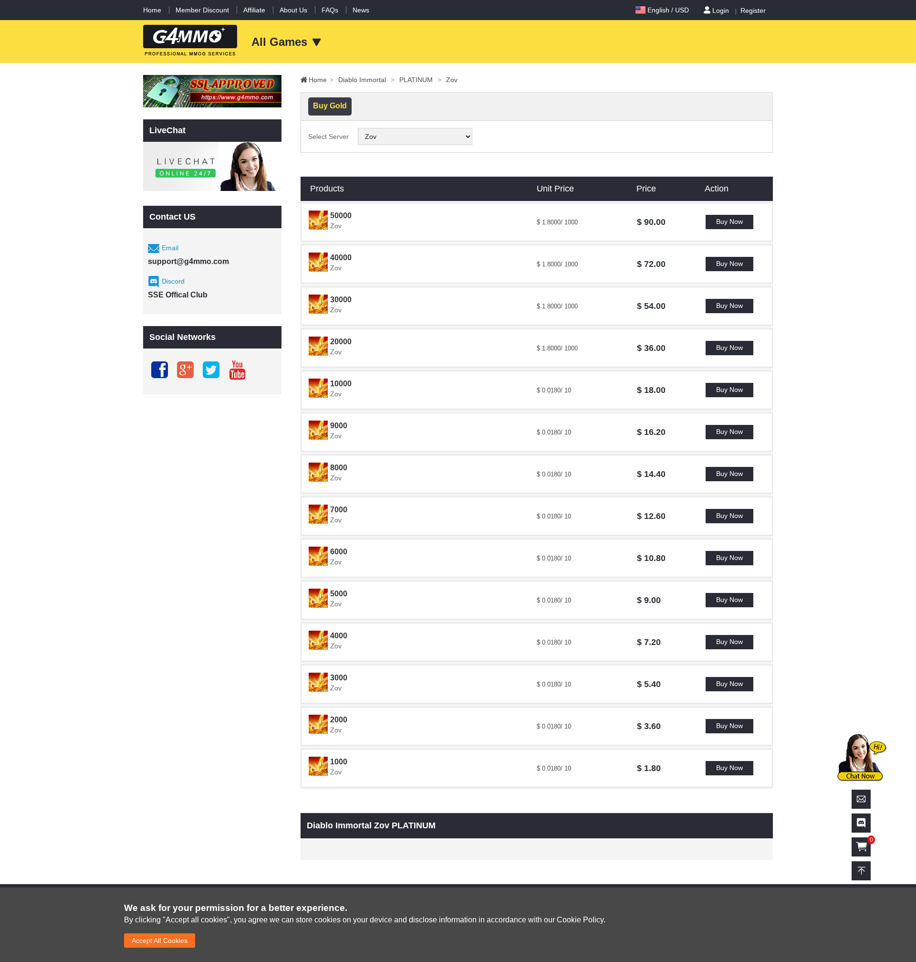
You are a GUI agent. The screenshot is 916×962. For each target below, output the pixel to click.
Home (152, 10)
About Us (293, 10)
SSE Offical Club (178, 295)
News (361, 10)
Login (720, 10)
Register (753, 10)
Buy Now (729, 221)
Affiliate (254, 10)
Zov (452, 80)
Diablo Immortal (366, 80)
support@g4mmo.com (188, 261)
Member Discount (202, 10)
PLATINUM (420, 80)
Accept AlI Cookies (159, 940)
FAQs (330, 10)
